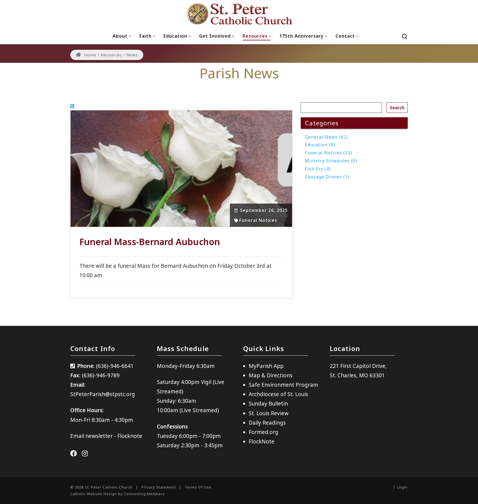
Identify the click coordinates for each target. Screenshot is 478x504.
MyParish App (266, 366)
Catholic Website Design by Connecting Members (117, 493)
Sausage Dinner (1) (327, 177)
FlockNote (261, 441)
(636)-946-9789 (100, 375)
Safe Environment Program (283, 384)
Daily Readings (267, 422)
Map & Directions (270, 375)
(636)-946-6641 (115, 366)
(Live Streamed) (199, 410)
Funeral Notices (258, 220)
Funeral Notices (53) (328, 153)
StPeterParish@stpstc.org (102, 394)
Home (89, 55)
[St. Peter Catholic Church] (239, 14)
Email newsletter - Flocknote (106, 436)
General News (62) (326, 137)
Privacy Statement (158, 487)
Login (402, 487)
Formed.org (263, 432)
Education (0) (320, 145)
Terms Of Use (198, 487)
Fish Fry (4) (318, 169)
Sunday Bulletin (268, 403)
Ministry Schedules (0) (331, 161)
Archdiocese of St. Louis (278, 394)
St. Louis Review (269, 413)
